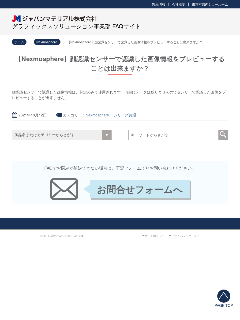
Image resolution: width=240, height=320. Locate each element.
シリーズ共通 (125, 115)
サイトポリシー (154, 236)
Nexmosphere (97, 115)
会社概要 (178, 4)
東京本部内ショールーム (210, 4)
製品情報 (158, 4)
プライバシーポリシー (186, 236)
